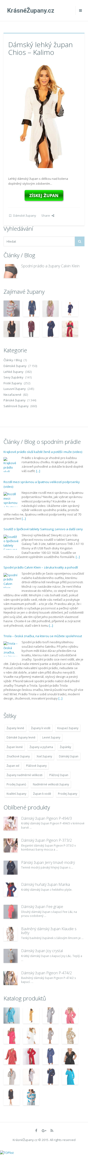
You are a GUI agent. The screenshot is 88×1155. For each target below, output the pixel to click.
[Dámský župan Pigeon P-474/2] (11, 978)
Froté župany (13, 383)
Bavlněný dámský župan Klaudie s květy (49, 931)
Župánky (65, 747)
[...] (38, 471)
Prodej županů (16, 784)
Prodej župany (67, 794)
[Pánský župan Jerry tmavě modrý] (11, 868)
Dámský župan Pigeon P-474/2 (46, 972)
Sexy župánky (13, 377)
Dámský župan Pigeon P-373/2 (46, 840)
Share (45, 215)
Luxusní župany (15, 389)
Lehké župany (13, 372)
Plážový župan (58, 775)
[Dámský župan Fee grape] (11, 912)
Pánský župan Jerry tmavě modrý (48, 862)
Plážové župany (36, 766)
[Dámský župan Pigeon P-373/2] (11, 845)
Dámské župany (24, 215)
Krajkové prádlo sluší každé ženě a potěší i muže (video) (43, 452)
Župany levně (15, 728)
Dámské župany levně (21, 737)
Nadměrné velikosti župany (51, 784)
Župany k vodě (40, 728)
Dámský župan (68, 756)
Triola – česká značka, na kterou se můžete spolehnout (43, 636)
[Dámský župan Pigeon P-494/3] (11, 823)
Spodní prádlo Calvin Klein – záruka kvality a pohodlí (41, 567)
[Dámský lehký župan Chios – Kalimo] (44, 115)
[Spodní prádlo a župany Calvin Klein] (11, 271)
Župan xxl (13, 766)
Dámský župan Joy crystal (42, 950)
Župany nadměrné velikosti (24, 775)
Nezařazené (12, 394)
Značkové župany (18, 756)
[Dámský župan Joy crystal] (11, 956)
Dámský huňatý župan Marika (45, 884)
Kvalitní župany (16, 794)
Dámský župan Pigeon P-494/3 (46, 818)
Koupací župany (67, 728)
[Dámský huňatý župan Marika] (11, 890)
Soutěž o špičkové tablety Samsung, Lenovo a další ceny (43, 529)
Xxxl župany (44, 756)
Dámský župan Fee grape (42, 906)
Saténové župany (16, 406)
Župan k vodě (42, 794)
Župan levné (15, 747)
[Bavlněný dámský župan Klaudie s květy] (11, 934)
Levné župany (51, 737)
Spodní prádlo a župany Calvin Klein (50, 265)
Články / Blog (13, 360)
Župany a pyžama (41, 747)
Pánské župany (15, 400)
